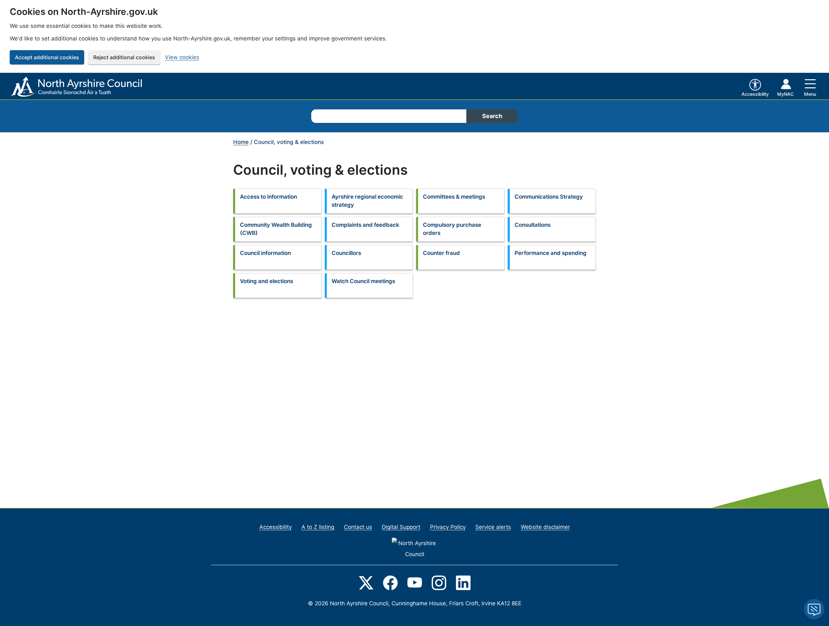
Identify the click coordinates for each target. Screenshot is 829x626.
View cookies (182, 57)
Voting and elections (266, 281)
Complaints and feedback (365, 225)
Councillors (346, 253)
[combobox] (388, 116)
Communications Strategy (549, 196)
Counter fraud (441, 253)
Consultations (533, 225)
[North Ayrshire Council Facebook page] (390, 582)
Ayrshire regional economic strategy (367, 200)
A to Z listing (317, 527)
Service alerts (493, 527)
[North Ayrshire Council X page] (366, 582)
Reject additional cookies (124, 57)
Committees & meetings (454, 196)
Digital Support (401, 527)
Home (241, 142)
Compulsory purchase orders (452, 229)
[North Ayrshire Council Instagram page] (439, 582)
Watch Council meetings (363, 281)
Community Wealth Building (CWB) (276, 229)
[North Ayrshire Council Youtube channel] (414, 582)
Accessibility (275, 527)
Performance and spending (550, 253)
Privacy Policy (448, 527)
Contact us (358, 527)
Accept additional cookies (47, 57)
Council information (265, 253)
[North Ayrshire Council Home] (77, 87)
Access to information (268, 196)
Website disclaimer (545, 527)
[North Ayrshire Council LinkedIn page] (463, 582)
